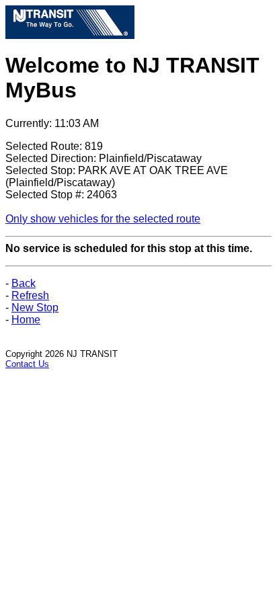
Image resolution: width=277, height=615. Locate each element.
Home (25, 319)
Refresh (30, 295)
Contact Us (27, 364)
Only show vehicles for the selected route (102, 218)
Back (23, 283)
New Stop (34, 307)
